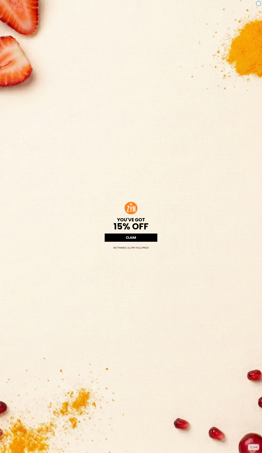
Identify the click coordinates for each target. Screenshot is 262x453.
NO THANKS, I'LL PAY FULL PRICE (131, 248)
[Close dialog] (258, 3)
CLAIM (131, 237)
